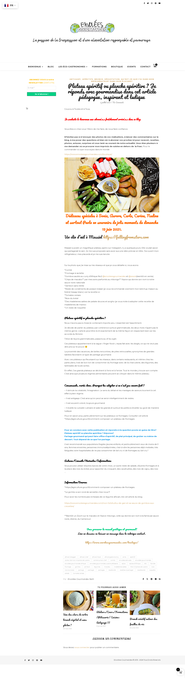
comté (112, 560)
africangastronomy (112, 557)
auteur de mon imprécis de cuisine (77, 560)
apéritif (132, 557)
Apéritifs (87, 79)
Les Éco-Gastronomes (71, 66)
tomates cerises (78, 573)
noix (152, 567)
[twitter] (29, 660)
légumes (97, 567)
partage (81, 570)
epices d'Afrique (134, 563)
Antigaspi (75, 79)
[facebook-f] (25, 660)
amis (124, 557)
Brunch (99, 79)
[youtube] (41, 660)
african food (96, 557)
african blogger (70, 557)
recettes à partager (126, 570)
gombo (77, 567)
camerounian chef (100, 560)
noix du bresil (69, 570)
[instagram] (33, 660)
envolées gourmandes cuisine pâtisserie (104, 563)
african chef (84, 557)
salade (67, 573)
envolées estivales (125, 560)
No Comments (118, 102)
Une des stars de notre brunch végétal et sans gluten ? (75, 620)
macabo (107, 567)
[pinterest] (37, 660)
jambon (87, 567)
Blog (51, 66)
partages (101, 570)
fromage (68, 567)
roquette (152, 570)
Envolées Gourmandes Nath (81, 579)
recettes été (141, 570)
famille (152, 563)
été (145, 563)
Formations (99, 66)
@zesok (132, 276)
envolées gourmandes (143, 560)
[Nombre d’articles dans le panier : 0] (27, 108)
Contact (145, 66)
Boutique (117, 66)
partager (91, 570)
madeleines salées (120, 567)
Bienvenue (34, 66)
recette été (112, 570)
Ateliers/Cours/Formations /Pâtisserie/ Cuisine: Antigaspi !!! (112, 617)
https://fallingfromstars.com (126, 237)
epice (123, 563)
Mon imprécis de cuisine (138, 567)
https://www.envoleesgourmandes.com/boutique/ (88, 154)
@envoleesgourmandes (114, 276)
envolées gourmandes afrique (75, 563)
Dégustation (112, 79)
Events (131, 66)
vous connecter (82, 647)
